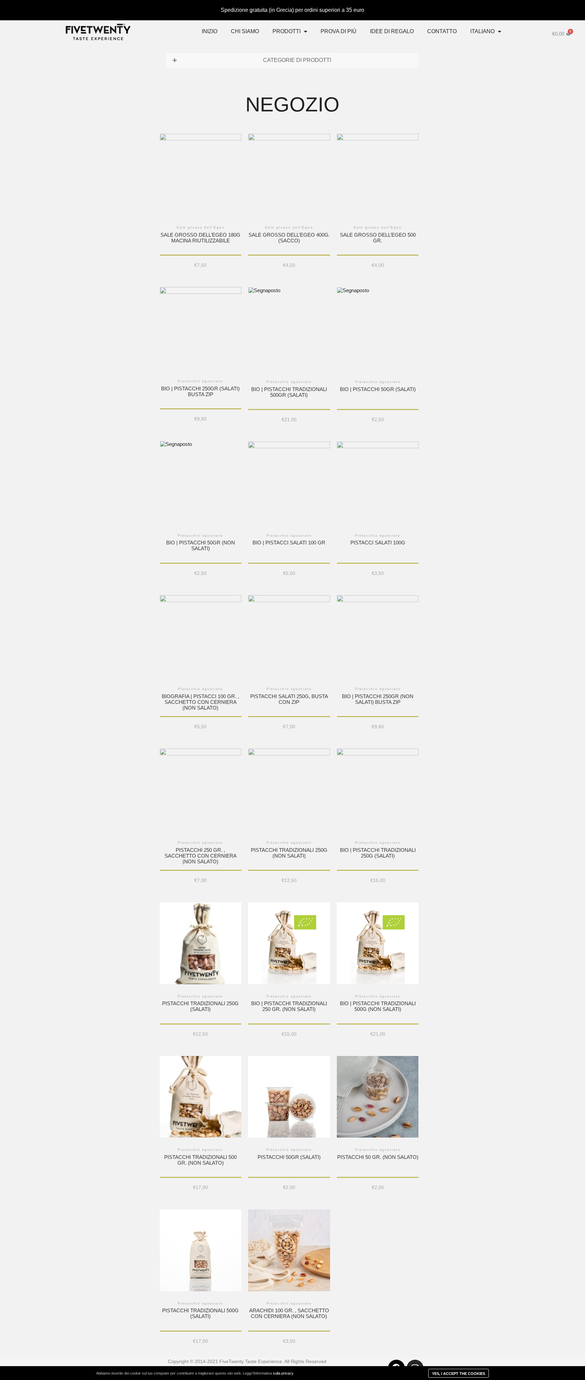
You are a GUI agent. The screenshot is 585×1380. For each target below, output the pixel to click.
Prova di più (338, 31)
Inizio (209, 31)
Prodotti (287, 31)
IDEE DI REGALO (392, 31)
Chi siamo (245, 31)
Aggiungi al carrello (200, 190)
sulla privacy (283, 1373)
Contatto (442, 31)
